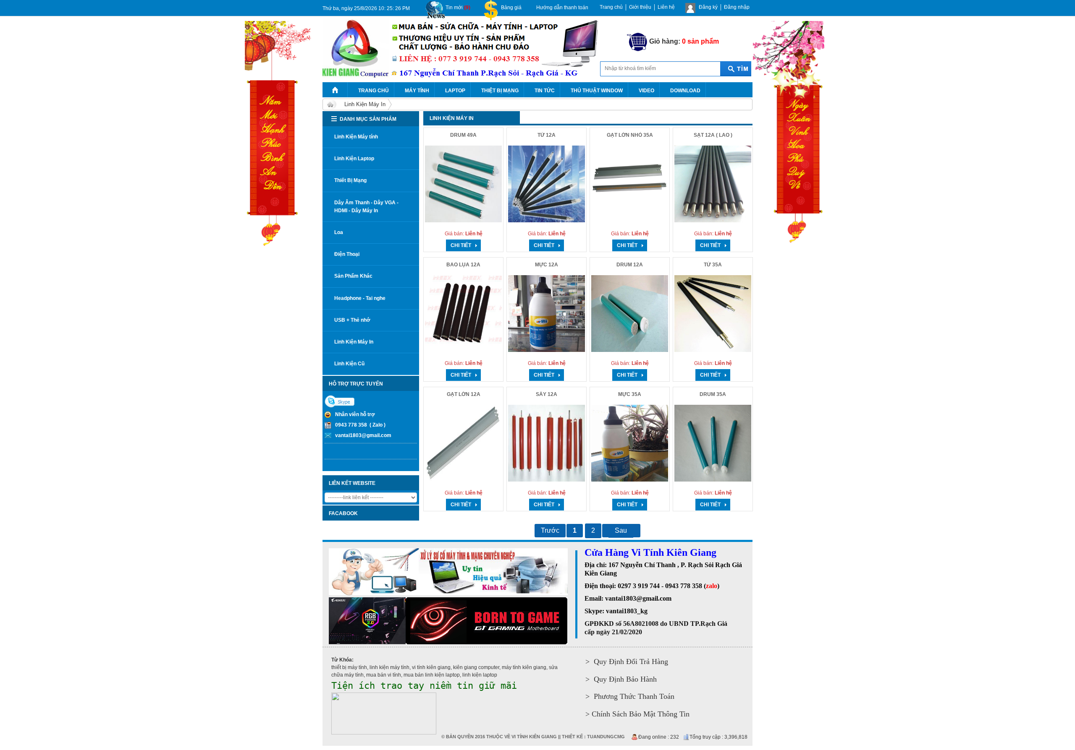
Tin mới (458, 7)
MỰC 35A (629, 394)
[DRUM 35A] (712, 443)
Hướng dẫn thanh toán (562, 7)
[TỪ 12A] (546, 184)
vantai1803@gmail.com (363, 435)
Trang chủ (611, 7)
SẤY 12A (546, 394)
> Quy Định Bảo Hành (621, 679)
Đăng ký (708, 7)
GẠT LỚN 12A (463, 394)
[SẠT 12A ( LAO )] (712, 184)
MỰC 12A (546, 265)
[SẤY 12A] (546, 443)
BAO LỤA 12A (463, 265)
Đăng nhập (737, 7)
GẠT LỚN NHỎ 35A (630, 135)
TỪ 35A (713, 265)
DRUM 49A (463, 135)
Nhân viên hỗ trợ (355, 414)
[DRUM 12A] (629, 313)
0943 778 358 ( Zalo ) (360, 425)
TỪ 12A (547, 135)
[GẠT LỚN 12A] (463, 443)
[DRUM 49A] (463, 184)
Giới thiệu (640, 7)
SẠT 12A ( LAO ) (713, 135)
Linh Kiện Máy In (364, 104)
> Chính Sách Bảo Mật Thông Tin (637, 714)
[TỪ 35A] (712, 313)
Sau (621, 530)
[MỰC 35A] (629, 443)
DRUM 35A (713, 394)
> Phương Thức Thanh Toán (629, 696)
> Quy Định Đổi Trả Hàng (626, 661)
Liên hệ (666, 7)
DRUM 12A (629, 265)
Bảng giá (511, 7)
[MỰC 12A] (546, 313)
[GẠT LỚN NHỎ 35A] (629, 184)
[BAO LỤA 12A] (463, 313)
